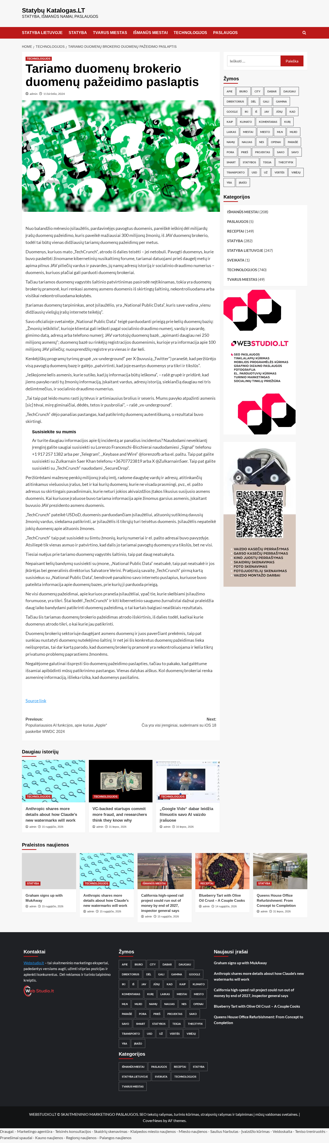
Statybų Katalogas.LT (53, 10)
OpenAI (276, 142)
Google (232, 111)
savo (295, 152)
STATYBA (78, 33)
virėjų (296, 172)
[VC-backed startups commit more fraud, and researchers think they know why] (120, 781)
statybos (249, 162)
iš (256, 111)
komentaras (268, 121)
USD (254, 172)
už (266, 172)
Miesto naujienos (193, 1131)
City (257, 91)
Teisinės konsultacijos (73, 1131)
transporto (236, 172)
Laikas (231, 131)
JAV (266, 111)
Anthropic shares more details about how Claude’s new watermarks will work (51, 814)
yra (229, 182)
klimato (246, 121)
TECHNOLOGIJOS (190, 33)
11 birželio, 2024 (54, 94)
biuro (243, 91)
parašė (293, 142)
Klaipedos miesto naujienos (153, 1131)
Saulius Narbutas (224, 1131)
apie (229, 91)
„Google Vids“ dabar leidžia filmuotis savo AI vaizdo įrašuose (186, 814)
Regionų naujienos (81, 1137)
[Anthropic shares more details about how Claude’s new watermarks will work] (54, 781)
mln (280, 131)
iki (246, 111)
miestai (248, 131)
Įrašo (243, 182)
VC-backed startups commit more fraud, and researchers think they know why (119, 814)
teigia (267, 162)
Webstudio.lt (34, 963)
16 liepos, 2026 (185, 826)
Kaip (230, 121)
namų (231, 142)
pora (230, 152)
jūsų (279, 111)
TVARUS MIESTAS (110, 33)
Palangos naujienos (115, 1137)
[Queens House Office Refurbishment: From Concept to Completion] (280, 871)
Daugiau (289, 91)
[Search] (304, 33)
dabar (271, 91)
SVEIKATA (235, 260)
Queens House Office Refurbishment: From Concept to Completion (276, 900)
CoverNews (152, 1120)
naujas (247, 142)
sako (280, 152)
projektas (262, 152)
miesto (265, 131)
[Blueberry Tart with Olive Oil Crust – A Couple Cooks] (222, 871)
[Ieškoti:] (254, 60)
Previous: (66, 725)
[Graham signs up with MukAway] (49, 871)
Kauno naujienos (49, 1137)
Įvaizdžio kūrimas (255, 1131)
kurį (287, 121)
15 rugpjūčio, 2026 (52, 826)
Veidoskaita (282, 1131)
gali (266, 101)
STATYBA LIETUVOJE (42, 33)
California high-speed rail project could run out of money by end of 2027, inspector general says (254, 993)
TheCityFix (285, 162)
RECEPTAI (235, 231)
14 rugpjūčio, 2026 (226, 906)
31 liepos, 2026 (117, 826)
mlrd (293, 131)
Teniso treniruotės (310, 1131)
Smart (231, 162)
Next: (179, 722)
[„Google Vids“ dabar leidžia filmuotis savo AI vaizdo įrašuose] (188, 781)
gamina (281, 101)
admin (34, 94)
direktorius (235, 101)
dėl (253, 101)
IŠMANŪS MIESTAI (150, 33)
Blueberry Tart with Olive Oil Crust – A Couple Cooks (257, 1006)
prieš (244, 152)
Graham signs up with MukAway (240, 963)
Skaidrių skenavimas (110, 1131)
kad (292, 111)
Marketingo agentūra (34, 1131)
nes (261, 142)
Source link (36, 700)
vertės (279, 172)
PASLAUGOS (225, 33)
